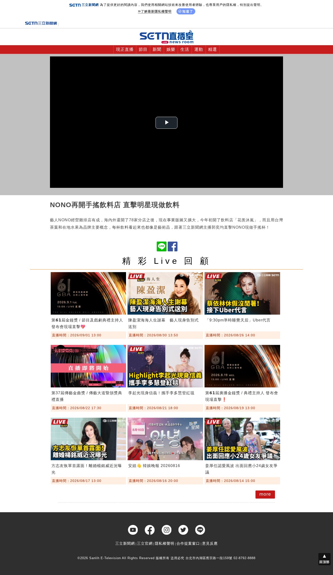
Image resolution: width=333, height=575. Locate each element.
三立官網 (145, 543)
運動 (198, 49)
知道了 (187, 11)
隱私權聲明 (164, 543)
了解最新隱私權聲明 (156, 11)
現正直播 (125, 49)
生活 (184, 49)
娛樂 (170, 49)
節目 (143, 49)
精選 (212, 49)
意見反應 (210, 543)
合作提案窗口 (188, 543)
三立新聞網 (125, 543)
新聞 (157, 49)
